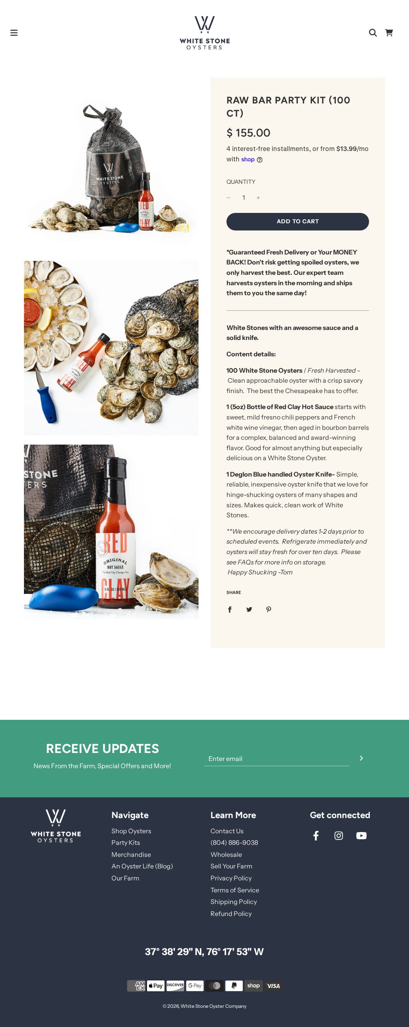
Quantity (241, 181)
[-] (228, 198)
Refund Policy (231, 914)
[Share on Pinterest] (269, 609)
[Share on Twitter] (249, 609)
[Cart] (389, 32)
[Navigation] (14, 32)
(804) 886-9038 (234, 842)
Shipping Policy (233, 902)
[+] (258, 198)
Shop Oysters (131, 831)
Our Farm (125, 878)
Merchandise (131, 854)
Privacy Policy (231, 878)
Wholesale (226, 854)
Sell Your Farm (231, 866)
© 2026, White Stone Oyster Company (204, 1006)
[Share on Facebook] (229, 609)
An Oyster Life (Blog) (142, 866)
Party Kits (125, 842)
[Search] (373, 32)
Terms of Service (234, 890)
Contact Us (227, 831)
